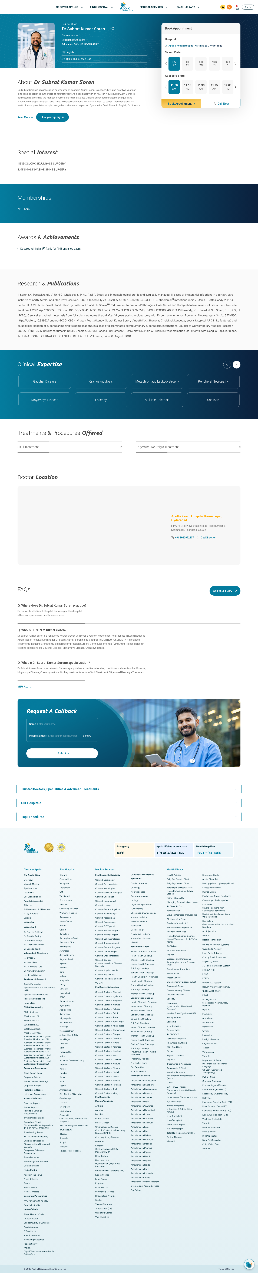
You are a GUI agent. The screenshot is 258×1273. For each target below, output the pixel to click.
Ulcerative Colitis (103, 1213)
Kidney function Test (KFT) (215, 1115)
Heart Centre (65, 921)
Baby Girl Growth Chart (178, 879)
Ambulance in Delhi (140, 1101)
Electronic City (66, 942)
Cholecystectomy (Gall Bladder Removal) (182, 1091)
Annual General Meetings (36, 1081)
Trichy (62, 984)
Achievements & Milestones (37, 909)
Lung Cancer (101, 1179)
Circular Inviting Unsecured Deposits (37, 1145)
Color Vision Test (210, 1144)
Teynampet (64, 887)
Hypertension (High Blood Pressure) (107, 1165)
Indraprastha (65, 1052)
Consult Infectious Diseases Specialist (108, 964)
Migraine (99, 1183)
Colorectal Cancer (175, 986)
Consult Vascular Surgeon (107, 930)
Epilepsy (99, 1145)
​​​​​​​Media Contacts (31, 1191)
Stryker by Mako (210, 961)
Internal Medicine (139, 917)
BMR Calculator (209, 1136)
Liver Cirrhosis (174, 1026)
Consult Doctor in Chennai (108, 992)
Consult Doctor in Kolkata (107, 1009)
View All (99, 983)
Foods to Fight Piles (176, 931)
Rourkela (63, 1138)
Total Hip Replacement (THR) (181, 1133)
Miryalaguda (65, 1018)
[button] (166, 64)
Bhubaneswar (65, 1130)
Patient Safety (30, 1244)
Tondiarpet (64, 896)
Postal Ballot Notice (33, 1090)
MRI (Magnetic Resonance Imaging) (214, 1065)
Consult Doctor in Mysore (107, 1068)
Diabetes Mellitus (175, 994)
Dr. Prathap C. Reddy (34, 932)
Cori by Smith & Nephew (214, 957)
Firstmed (63, 904)
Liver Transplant (174, 1116)
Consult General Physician (108, 909)
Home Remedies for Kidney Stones (180, 892)
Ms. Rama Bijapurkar (33, 975)
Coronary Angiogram (212, 1081)
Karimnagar (64, 1014)
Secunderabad (66, 1022)
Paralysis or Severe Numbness (216, 896)
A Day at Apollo (31, 913)
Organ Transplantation (141, 904)
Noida (62, 1056)
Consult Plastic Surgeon (106, 934)
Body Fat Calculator (211, 1140)
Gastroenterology (139, 896)
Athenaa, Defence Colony (71, 1060)
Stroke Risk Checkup (141, 1019)
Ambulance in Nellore (141, 1160)
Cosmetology (137, 930)
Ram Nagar (64, 1039)
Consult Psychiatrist (105, 974)
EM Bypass (64, 1107)
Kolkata (63, 1102)
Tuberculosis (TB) (103, 1208)
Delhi (61, 1048)
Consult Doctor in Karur (106, 1055)
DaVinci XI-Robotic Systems (215, 944)
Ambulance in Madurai (141, 1144)
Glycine (206, 1031)
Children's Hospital (68, 908)
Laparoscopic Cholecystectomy (182, 1097)
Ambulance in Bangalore (142, 1085)
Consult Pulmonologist (106, 913)
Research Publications (34, 999)
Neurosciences (138, 892)
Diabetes (99, 1141)
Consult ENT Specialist (106, 926)
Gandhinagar (65, 1098)
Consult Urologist (103, 905)
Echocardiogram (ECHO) (214, 1085)
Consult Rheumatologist (107, 943)
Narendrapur (65, 1111)
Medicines (207, 1014)
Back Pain (99, 1114)
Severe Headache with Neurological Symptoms (213, 909)
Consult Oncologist (104, 897)
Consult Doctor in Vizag (106, 1093)
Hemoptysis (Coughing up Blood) (218, 883)
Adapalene (207, 1018)
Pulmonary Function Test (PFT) (217, 1102)
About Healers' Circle (34, 1214)
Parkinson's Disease (104, 1191)
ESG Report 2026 (32, 1033)
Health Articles (174, 875)
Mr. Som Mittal (31, 962)
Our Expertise (137, 1067)
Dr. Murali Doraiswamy (34, 971)
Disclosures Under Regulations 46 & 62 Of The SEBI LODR (38, 1126)
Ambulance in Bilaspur (141, 1093)
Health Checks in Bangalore (144, 1002)
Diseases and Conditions (179, 959)
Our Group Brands (32, 897)
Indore (62, 1069)
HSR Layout (65, 946)
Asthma (99, 1110)
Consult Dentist (103, 960)
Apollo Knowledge (32, 984)
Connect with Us (32, 1205)
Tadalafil (206, 1048)
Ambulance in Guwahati (142, 1106)
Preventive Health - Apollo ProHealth (143, 1053)
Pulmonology (137, 908)
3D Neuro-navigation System (216, 966)
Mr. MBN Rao (30, 958)
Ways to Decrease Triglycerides (182, 915)
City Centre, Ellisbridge (70, 1094)
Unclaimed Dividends (34, 1141)
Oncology (135, 887)
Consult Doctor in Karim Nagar (109, 1021)
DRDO (62, 997)
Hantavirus (172, 1003)
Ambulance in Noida (140, 1165)
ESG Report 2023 (32, 1020)
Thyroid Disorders (103, 1204)
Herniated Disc (102, 1160)
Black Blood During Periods (179, 927)
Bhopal (62, 1142)
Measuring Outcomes (34, 1239)
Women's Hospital (68, 913)
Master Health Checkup (142, 964)
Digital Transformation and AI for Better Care (39, 1252)
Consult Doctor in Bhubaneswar (110, 1030)
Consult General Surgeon (107, 947)
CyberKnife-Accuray (211, 949)
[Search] (229, 7)
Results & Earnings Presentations (33, 1112)
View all (170, 954)
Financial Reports (32, 1103)
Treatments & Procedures (179, 1064)
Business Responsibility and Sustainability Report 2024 (37, 1050)
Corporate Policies (32, 1077)
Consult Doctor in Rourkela (108, 1085)
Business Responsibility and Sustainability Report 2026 (37, 1062)
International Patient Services (145, 1186)
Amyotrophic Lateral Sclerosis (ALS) (181, 963)
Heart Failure (101, 1156)
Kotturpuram (65, 900)
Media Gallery (30, 1187)
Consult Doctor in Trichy (106, 1089)
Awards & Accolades (33, 901)
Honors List (29, 1003)
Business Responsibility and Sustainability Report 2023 (37, 1044)
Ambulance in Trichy (140, 1177)
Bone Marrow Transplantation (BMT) (181, 1077)
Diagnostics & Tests (211, 1060)
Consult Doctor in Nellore (107, 1080)
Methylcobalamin (210, 1039)
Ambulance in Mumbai (141, 1148)
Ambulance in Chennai (141, 1097)
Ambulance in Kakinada (142, 1118)
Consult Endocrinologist (107, 956)
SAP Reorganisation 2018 (36, 1161)
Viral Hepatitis (102, 1217)
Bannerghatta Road (68, 938)
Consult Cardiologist (105, 880)
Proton (62, 925)
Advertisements (31, 1157)
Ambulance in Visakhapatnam (145, 1181)
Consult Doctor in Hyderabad (109, 996)
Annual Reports (31, 1107)
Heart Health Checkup (141, 956)
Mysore (63, 963)
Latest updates (31, 1218)
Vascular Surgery (139, 921)
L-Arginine (207, 1035)
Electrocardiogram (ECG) (214, 1089)
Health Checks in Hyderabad (144, 977)
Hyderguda (64, 1005)
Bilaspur (63, 1134)
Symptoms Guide (210, 875)
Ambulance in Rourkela (142, 1173)
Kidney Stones (102, 1175)
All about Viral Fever (176, 919)
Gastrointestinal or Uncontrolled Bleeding (217, 925)
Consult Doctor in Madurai (107, 1064)
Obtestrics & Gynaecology (143, 913)
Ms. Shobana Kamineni (34, 944)
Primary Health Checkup (142, 985)
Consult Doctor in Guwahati (108, 1038)
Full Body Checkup (140, 968)
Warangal (63, 1026)
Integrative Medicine (141, 938)
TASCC (27, 1248)
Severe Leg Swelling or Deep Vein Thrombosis (216, 915)
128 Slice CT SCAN (211, 991)
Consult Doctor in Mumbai (107, 1005)
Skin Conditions (174, 1047)
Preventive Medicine (140, 934)
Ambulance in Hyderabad (143, 1110)
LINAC (205, 974)
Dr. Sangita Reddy (32, 949)
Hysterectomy (174, 1101)
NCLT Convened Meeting (36, 1136)
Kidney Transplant (175, 1105)
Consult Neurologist (105, 888)
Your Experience (138, 1071)
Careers (27, 918)
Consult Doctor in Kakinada (108, 1047)
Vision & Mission (31, 884)
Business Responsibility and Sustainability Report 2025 (37, 1056)
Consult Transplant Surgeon (108, 979)
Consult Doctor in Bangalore (108, 1000)
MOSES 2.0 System (211, 982)
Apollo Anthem (31, 888)
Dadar (62, 1077)
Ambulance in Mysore (141, 1152)
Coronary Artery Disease (107, 1137)
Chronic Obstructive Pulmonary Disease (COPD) (110, 1131)
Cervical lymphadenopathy (215, 900)
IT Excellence (30, 1231)
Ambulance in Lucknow (142, 1139)
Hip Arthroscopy (175, 1128)
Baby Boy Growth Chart (178, 883)
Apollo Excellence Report (36, 994)
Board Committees (33, 1073)
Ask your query (51, 117)
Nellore (63, 976)
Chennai (63, 875)
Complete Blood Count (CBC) (216, 1110)
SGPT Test (207, 1098)
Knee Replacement (176, 1072)
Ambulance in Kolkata (141, 1135)
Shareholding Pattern (34, 1132)
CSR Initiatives (31, 1012)
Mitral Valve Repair (176, 1124)
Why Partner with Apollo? (36, 1201)
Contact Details (31, 1166)
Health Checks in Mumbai (143, 1027)
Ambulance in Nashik (141, 1156)
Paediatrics (136, 925)
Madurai (63, 967)
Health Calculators (211, 1127)
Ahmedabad (65, 1090)
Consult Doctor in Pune (106, 1017)
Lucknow (63, 1064)
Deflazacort (207, 1026)
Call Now (223, 103)
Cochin (62, 930)
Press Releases (31, 1179)
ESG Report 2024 (32, 1025)
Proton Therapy (174, 1137)
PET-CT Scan (208, 1077)
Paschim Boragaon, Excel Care (73, 1125)
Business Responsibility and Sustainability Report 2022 (37, 1038)
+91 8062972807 (184, 537)
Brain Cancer (173, 973)
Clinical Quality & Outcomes (37, 1223)
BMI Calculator (209, 1131)
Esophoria (207, 904)
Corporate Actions (32, 1085)
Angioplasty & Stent (176, 1068)
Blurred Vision (102, 1118)
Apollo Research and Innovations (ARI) (39, 989)
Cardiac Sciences (139, 883)
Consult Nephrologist (105, 901)
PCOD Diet (172, 946)
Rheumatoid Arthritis (105, 1196)
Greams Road (65, 879)
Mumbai (63, 1073)
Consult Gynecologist (105, 922)
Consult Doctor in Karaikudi (108, 1051)
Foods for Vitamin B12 (177, 923)
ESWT (205, 995)
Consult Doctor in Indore (107, 1042)
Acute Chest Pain (210, 879)
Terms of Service (226, 1269)
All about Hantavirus (176, 950)
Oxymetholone (209, 1043)
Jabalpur (63, 1146)
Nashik (62, 1085)
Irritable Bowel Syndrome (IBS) (109, 1170)
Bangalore (64, 934)
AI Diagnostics (209, 999)
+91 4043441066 (170, 853)
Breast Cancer (102, 1122)
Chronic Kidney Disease (106, 1127)
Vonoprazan (208, 1052)
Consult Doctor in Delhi (106, 1013)
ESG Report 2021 (32, 1016)
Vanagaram (64, 883)
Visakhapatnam (66, 1031)
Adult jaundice (209, 931)
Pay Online (136, 1190)
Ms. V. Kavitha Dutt (33, 966)
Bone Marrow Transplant (178, 969)
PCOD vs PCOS (174, 906)
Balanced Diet (173, 910)
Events (27, 1183)
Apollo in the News (33, 1175)
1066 (236, 9)
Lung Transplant (174, 1120)
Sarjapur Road (66, 959)
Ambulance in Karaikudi (142, 1122)
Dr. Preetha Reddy (32, 936)
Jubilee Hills (65, 1010)
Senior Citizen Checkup (142, 972)
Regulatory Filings (32, 1122)
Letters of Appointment (35, 1094)
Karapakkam (65, 917)
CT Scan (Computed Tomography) (212, 1071)
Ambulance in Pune (140, 1169)
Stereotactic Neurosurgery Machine (215, 1004)
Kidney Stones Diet (176, 898)
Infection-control (32, 1235)
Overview (28, 880)
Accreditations (31, 1227)
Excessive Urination (211, 887)
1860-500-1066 (208, 853)
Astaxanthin (208, 1022)
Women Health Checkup (142, 960)
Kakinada (63, 1043)
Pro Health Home (139, 1063)
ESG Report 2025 (32, 1029)
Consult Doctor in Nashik (107, 1072)
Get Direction (208, 537)
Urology (134, 900)
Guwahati (64, 1115)
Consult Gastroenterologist (108, 892)
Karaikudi (63, 989)
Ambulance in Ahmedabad (143, 1080)
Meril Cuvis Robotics (212, 953)
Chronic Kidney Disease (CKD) (181, 982)
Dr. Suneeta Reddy (33, 940)
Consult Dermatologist (106, 951)
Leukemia (171, 1022)
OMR (61, 892)
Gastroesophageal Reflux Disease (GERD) (107, 1150)
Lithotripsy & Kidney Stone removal (180, 1110)
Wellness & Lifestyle (212, 1119)
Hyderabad (64, 993)
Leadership (29, 892)
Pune (61, 1081)
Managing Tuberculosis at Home (182, 902)
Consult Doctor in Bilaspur (107, 1034)
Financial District (67, 1001)
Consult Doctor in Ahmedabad (109, 1026)
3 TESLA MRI (208, 970)
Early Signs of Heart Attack (180, 887)
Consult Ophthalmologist (107, 939)
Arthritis (99, 1106)
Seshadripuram (66, 955)
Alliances (28, 905)
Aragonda (64, 980)
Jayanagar (64, 951)
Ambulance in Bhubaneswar (144, 1089)
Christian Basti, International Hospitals (73, 1120)
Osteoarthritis (173, 1030)
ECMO (205, 978)
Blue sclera (207, 921)
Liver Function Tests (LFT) (214, 1106)
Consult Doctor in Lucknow (108, 1059)
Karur (61, 972)
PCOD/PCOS (101, 1187)
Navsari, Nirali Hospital (70, 1151)
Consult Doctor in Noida (106, 1076)
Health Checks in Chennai (143, 951)
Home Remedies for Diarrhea (180, 936)
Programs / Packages (141, 1059)
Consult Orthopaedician (106, 884)
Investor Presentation (34, 1118)
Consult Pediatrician (105, 918)
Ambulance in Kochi (140, 1131)
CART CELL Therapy (176, 1087)
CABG (170, 1082)
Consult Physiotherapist (107, 970)
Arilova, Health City (68, 1035)
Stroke (98, 1200)
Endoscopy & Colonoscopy (215, 1094)
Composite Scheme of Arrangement (34, 1151)
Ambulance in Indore (140, 1114)
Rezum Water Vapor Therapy (216, 987)
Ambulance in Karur (140, 1127)
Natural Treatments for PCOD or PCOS (182, 940)
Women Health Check (141, 1010)
